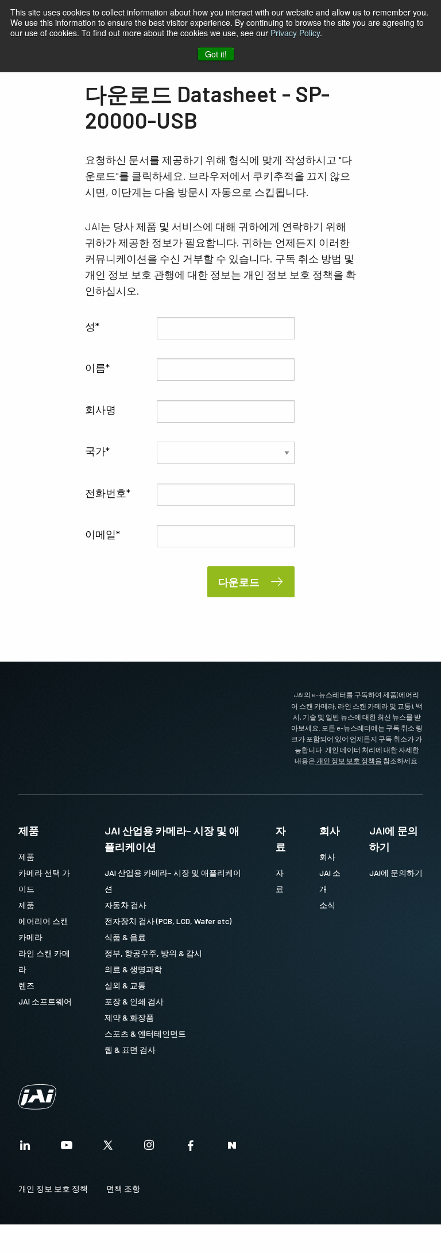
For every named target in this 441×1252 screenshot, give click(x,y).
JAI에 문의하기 (393, 838)
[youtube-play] (67, 1148)
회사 (329, 830)
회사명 (100, 409)
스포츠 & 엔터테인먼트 (145, 1033)
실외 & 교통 (125, 985)
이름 (95, 367)
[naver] (232, 1148)
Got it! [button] (216, 54)
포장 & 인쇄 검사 (134, 1001)
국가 (95, 451)
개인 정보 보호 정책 (53, 1188)
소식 (327, 905)
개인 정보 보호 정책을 (348, 760)
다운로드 (239, 581)
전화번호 (105, 492)
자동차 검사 (125, 905)
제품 (28, 830)
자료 (281, 838)
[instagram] (149, 1148)
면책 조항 (123, 1188)
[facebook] (191, 1148)
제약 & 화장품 (129, 1017)
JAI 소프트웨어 (45, 1001)
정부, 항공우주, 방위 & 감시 (153, 953)
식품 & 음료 (125, 937)
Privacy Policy (295, 32)
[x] (108, 1148)
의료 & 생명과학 (133, 969)
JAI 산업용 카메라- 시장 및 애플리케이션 (172, 838)
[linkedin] (25, 1148)
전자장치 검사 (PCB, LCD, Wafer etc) (168, 921)
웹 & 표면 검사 (130, 1049)
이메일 (100, 534)
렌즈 (26, 985)
